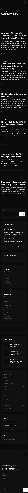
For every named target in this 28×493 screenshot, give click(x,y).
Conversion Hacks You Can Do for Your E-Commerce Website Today (13, 66)
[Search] (22, 328)
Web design (7, 316)
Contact (3, 480)
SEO (5, 309)
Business (6, 299)
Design (5, 303)
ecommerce (7, 91)
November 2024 (7, 278)
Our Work (3, 475)
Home (2, 473)
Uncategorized (7, 312)
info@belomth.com (9, 469)
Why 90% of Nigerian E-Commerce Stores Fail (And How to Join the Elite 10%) (13, 35)
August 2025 (7, 271)
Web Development (8, 318)
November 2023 (7, 282)
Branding (6, 296)
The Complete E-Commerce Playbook (12, 246)
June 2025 (6, 276)
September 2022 (7, 284)
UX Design (15, 425)
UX (5, 314)
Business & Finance (8, 301)
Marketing (6, 307)
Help (2, 485)
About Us (3, 478)
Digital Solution (7, 305)
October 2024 (7, 280)
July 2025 (6, 273)
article (5, 61)
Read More (3, 53)
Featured (6, 179)
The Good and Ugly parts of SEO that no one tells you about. (13, 124)
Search (5, 210)
